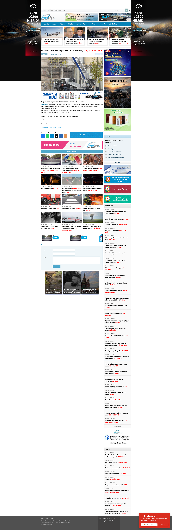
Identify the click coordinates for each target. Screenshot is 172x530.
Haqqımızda (58, 10)
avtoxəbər (53, 127)
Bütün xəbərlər (117, 426)
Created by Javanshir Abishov (106, 521)
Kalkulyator (50, 10)
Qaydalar (78, 24)
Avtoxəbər (55, 24)
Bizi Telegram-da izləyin (88, 135)
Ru (129, 10)
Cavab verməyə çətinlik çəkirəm (116, 158)
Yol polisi (86, 24)
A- (97, 54)
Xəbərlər (70, 24)
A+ (101, 54)
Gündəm (62, 24)
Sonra (163, 524)
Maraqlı (94, 24)
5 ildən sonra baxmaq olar (114, 152)
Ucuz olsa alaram (112, 146)
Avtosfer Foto (113, 24)
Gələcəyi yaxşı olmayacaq (114, 155)
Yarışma (44, 10)
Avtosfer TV (102, 24)
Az (126, 10)
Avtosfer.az (44, 104)
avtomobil (45, 127)
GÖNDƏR (56, 266)
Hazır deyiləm (111, 149)
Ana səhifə (46, 24)
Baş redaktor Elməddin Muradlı (107, 518)
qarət (59, 127)
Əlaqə (63, 10)
